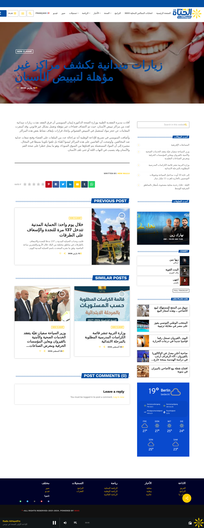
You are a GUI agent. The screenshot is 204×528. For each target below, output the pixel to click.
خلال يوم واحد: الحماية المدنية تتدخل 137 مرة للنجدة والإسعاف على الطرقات (55, 230)
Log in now (118, 397)
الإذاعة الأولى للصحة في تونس (182, 3)
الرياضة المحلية (111, 488)
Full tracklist (181, 290)
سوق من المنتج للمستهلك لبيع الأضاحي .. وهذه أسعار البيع (171, 309)
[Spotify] (20, 501)
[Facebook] (48, 501)
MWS (76, 511)
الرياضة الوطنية (111, 491)
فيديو (47, 491)
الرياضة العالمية (111, 494)
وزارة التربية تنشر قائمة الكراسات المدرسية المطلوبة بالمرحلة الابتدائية (105, 337)
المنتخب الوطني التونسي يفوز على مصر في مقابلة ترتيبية (171, 324)
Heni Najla (124, 173)
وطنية (149, 491)
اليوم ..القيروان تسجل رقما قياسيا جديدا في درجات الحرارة (170, 340)
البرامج (183, 491)
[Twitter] (27, 501)
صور (47, 488)
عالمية (149, 494)
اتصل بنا (182, 494)
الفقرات (79, 491)
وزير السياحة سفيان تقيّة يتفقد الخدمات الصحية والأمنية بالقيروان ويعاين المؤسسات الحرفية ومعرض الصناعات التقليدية (45, 341)
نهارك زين (177, 235)
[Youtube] (41, 501)
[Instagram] (34, 501)
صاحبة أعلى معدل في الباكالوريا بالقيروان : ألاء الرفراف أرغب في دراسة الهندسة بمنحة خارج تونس (170, 358)
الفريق (183, 488)
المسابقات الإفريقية (180, 145)
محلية (149, 488)
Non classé (24, 51)
